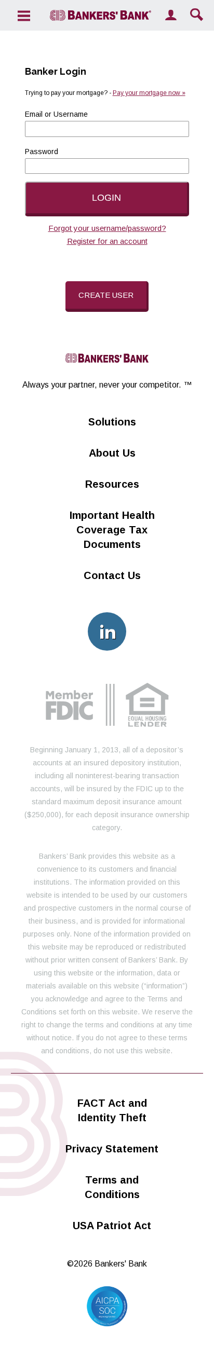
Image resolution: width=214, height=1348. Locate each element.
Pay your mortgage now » (149, 93)
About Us (112, 453)
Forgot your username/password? (107, 228)
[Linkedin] (107, 631)
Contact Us (112, 575)
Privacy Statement (111, 1148)
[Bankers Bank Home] (100, 15)
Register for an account (107, 241)
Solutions (112, 422)
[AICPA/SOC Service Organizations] (107, 1323)
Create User (105, 295)
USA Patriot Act (112, 1225)
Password (41, 151)
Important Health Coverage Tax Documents (112, 530)
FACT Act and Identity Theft (112, 1110)
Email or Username (56, 114)
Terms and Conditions (112, 1187)
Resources (112, 484)
